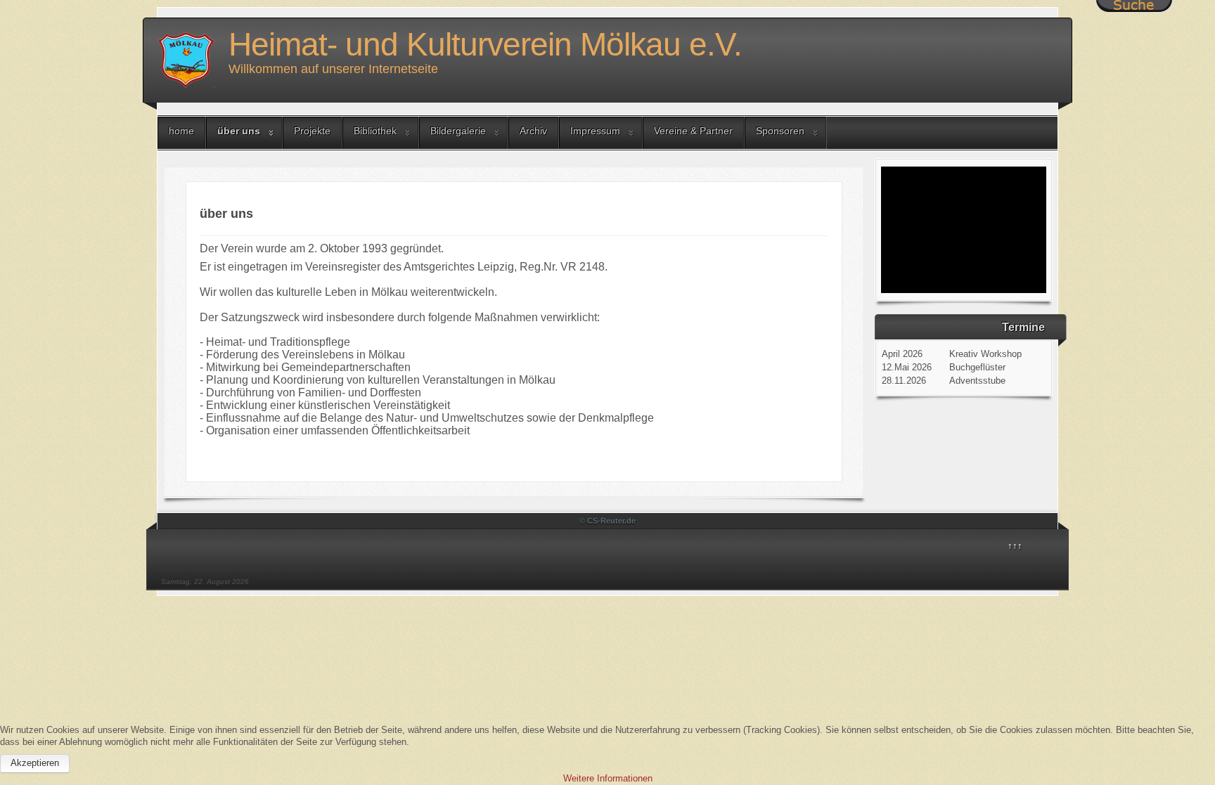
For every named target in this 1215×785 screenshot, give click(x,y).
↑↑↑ (1015, 545)
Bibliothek (375, 130)
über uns (238, 130)
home (181, 130)
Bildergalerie (458, 130)
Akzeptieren (35, 763)
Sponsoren (780, 130)
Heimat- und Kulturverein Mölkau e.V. (485, 44)
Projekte (312, 130)
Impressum (595, 130)
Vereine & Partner (693, 130)
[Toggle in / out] (1134, 6)
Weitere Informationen (607, 778)
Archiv (533, 130)
